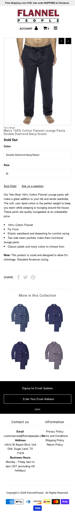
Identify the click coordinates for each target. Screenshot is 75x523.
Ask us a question (33, 186)
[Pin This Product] (33, 278)
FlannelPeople (35, 492)
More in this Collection (37, 295)
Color (7, 146)
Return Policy (55, 444)
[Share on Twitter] (25, 278)
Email (20, 431)
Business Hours (20, 457)
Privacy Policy (55, 431)
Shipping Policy (54, 440)
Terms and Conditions (55, 436)
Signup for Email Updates (37, 388)
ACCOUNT (26, 28)
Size (6, 165)
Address (20, 440)
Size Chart (10, 186)
